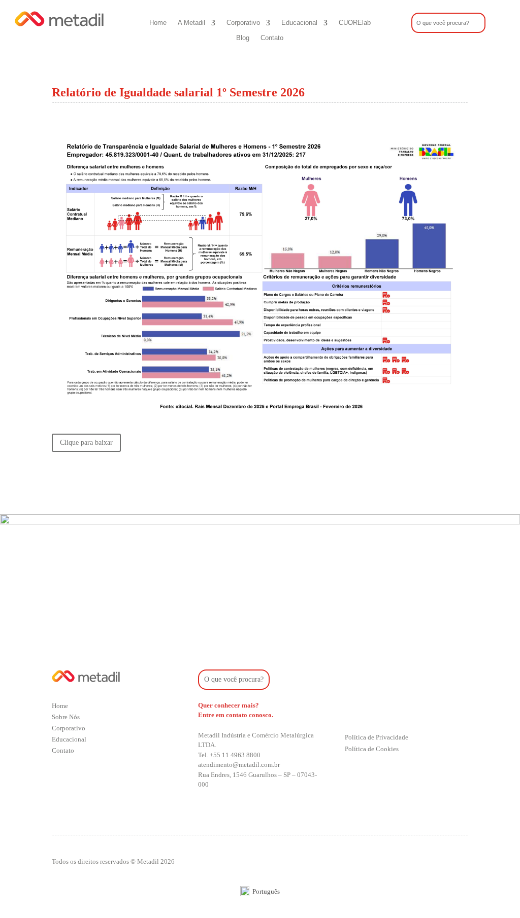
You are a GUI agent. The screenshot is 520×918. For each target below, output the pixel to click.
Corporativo (243, 22)
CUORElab (355, 22)
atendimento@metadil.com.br (239, 764)
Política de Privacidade (376, 737)
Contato (272, 38)
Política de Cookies (372, 749)
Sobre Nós (66, 717)
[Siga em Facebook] (373, 708)
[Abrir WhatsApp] (494, 892)
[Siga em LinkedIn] (393, 708)
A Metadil (191, 22)
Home (158, 22)
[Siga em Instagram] (353, 708)
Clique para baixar (86, 442)
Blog (242, 38)
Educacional (299, 22)
